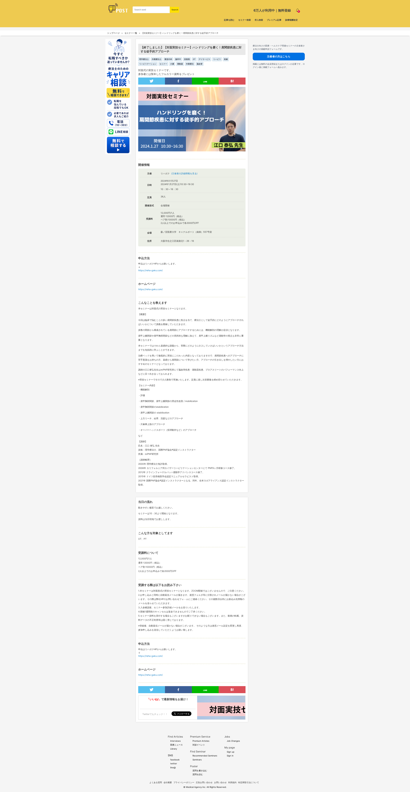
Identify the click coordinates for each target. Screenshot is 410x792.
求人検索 (259, 20)
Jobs (227, 736)
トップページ (113, 33)
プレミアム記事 (274, 20)
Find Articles (175, 736)
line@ (173, 767)
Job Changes (233, 741)
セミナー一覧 (131, 33)
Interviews (175, 741)
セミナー (163, 64)
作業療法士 (156, 59)
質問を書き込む (200, 770)
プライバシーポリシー (183, 782)
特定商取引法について (248, 782)
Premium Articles (201, 741)
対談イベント (199, 744)
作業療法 (190, 64)
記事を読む (229, 20)
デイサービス (204, 59)
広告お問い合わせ (204, 782)
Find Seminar (198, 751)
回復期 (187, 59)
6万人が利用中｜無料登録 (272, 10)
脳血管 (199, 64)
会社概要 (168, 782)
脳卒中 (178, 59)
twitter (173, 763)
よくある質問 (155, 782)
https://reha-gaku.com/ (150, 270)
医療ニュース (176, 744)
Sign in (230, 755)
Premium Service (200, 736)
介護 (172, 64)
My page (229, 747)
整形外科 (168, 59)
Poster (194, 766)
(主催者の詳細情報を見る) (184, 173)
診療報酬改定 (291, 20)
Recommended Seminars (205, 755)
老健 (226, 59)
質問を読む (198, 774)
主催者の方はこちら (278, 56)
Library (173, 748)
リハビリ (217, 59)
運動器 (180, 64)
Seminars (197, 759)
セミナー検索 (244, 20)
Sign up (230, 752)
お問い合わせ (220, 782)
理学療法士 (144, 59)
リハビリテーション (147, 64)
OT (194, 59)
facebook (175, 759)
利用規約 (232, 782)
